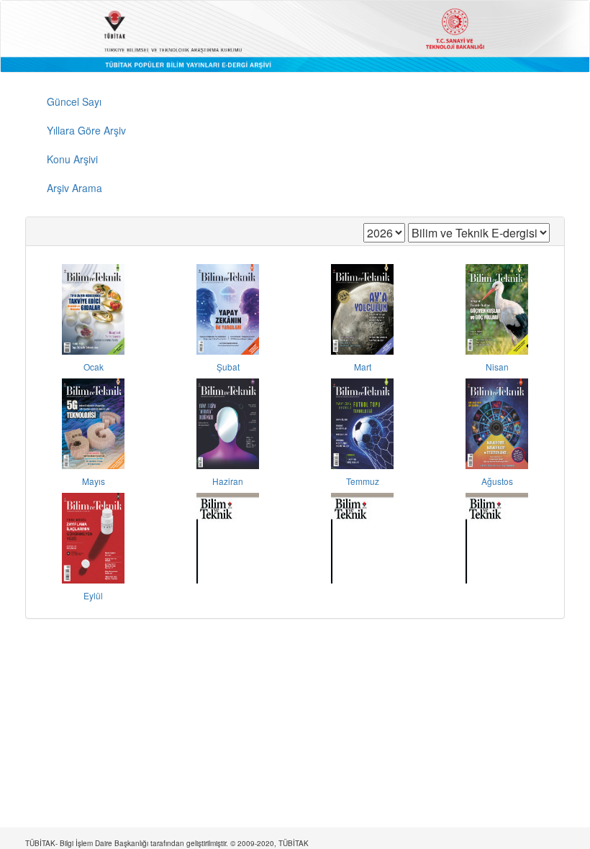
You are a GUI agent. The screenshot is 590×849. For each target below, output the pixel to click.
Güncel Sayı (74, 101)
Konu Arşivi (72, 159)
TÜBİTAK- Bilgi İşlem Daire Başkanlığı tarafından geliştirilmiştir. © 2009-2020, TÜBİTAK (167, 843)
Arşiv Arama (74, 188)
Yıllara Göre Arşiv (86, 130)
